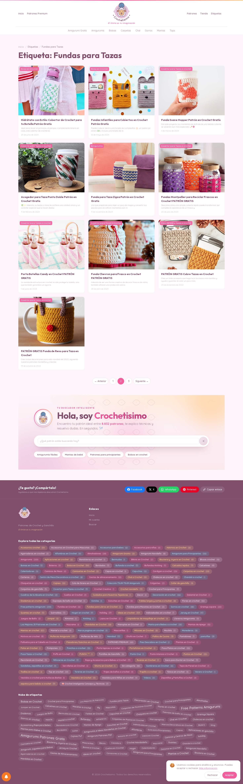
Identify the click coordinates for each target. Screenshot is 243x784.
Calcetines (207, 565)
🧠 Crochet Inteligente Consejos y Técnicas (85, 683)
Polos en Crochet (30, 648)
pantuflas (207, 636)
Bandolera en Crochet (67, 724)
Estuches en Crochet (120, 601)
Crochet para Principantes (164, 589)
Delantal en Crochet (198, 595)
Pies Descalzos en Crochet (154, 642)
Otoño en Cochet (136, 636)
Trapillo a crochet (150, 672)
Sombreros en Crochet (159, 666)
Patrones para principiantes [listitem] (105, 454)
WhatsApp (170, 489)
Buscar (93, 524)
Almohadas (202, 701)
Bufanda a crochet (127, 565)
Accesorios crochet (32, 547)
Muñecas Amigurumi (62, 636)
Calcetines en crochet (56, 707)
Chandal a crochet (194, 577)
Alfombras (136, 730)
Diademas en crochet (33, 601)
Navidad (113, 636)
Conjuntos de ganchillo (34, 589)
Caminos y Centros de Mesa (178, 735)
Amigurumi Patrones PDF (99, 736)
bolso (75, 729)
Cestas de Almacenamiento (64, 753)
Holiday (105, 613)
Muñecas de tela (91, 636)
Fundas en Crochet (69, 607)
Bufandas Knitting (155, 565)
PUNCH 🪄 (86, 654)
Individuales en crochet (144, 724)
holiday (201, 735)
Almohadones (96, 553)
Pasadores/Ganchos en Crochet (83, 642)
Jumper (52, 618)
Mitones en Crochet (145, 630)
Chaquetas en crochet (34, 583)
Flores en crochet (193, 601)
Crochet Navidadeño (137, 743)
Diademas (25, 713)
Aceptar (229, 775)
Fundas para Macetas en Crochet (145, 607)
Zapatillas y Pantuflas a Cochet (178, 678)
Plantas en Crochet (187, 642)
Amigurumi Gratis (77, 30)
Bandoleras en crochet (92, 559)
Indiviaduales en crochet (160, 613)
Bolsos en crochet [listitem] (137, 454)
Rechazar (212, 775)
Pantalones (187, 636)
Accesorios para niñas (147, 547)
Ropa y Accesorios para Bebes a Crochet (107, 660)
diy (98, 706)
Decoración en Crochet (146, 701)
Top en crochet (58, 672)
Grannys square (210, 607)
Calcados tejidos (182, 565)
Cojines (59, 583)
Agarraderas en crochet (34, 553)
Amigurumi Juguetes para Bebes (36, 747)
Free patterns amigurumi (36, 607)
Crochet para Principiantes (61, 700)
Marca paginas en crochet (92, 630)
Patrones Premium (37, 13)
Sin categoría (131, 666)
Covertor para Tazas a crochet (70, 589)
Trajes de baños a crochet (118, 672)
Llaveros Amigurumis (186, 618)
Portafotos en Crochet (142, 648)
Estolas (97, 601)
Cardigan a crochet (165, 571)
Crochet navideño (131, 589)
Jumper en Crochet (30, 706)
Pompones (53, 648)
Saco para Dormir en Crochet (181, 660)
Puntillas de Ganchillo (111, 654)
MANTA (49, 719)
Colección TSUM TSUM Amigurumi (125, 583)
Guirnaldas (58, 613)
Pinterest (191, 489)
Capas (179, 730)
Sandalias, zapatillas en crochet (38, 666)
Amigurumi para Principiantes (189, 553)
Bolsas (112, 30)
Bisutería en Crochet (204, 754)
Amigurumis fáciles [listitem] (47, 454)
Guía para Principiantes (159, 730)
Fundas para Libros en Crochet (103, 607)
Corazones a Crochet (116, 753)
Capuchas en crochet (119, 714)
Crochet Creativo (104, 589)
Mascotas (110, 706)
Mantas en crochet (32, 630)
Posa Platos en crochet (175, 648)
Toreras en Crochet (86, 672)
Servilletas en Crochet (75, 666)
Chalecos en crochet (165, 577)
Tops (172, 30)
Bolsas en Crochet (31, 700)
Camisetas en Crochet (86, 571)
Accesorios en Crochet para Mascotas (72, 547)
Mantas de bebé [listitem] (74, 454)
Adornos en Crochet (178, 547)
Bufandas (85, 719)
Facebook (136, 489)
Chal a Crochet (137, 577)
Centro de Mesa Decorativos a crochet (61, 577)
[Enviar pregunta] (203, 441)
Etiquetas (216, 13)
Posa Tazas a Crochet (33, 654)
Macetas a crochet (82, 706)
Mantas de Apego (199, 624)
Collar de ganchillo (182, 583)
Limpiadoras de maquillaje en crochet (147, 618)
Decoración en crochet (166, 595)
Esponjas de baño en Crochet (69, 601)
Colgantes (157, 583)
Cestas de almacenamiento (105, 577)
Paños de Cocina (163, 636)
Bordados (102, 565)
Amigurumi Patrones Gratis (42, 736)
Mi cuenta (94, 519)
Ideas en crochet (129, 613)
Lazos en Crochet (110, 618)
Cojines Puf (76, 736)
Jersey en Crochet (191, 613)
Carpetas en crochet (196, 571)
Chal (138, 30)
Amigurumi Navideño (153, 553)
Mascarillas (121, 630)
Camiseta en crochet (30, 742)
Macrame (72, 624)
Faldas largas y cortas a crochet (157, 601)
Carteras (27, 577)
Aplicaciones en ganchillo (201, 730)
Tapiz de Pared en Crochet (194, 666)
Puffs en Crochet (63, 654)
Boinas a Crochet (91, 748)
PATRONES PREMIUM (120, 642)
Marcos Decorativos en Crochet (177, 725)
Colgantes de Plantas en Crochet (128, 719)
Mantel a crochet (61, 630)
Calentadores (29, 571)
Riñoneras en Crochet (65, 660)
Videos (149, 678)
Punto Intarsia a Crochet (163, 654)
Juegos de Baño (30, 618)
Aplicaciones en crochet (59, 559)
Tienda (204, 13)
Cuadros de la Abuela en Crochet (39, 595)
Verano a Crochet (205, 672)
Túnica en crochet (177, 672)
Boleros (54, 565)
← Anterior (100, 381)
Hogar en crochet (82, 613)
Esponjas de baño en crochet (176, 713)
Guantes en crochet (32, 613)
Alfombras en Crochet (68, 553)
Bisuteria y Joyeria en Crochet (176, 559)
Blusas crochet (209, 559)
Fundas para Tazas (119, 701)
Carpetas (126, 30)
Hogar (132, 747)
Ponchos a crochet (78, 648)
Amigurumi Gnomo (123, 553)
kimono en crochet (127, 736)
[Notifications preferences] (6, 776)
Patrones (192, 13)
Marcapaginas (157, 718)
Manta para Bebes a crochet (164, 624)
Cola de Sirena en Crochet (86, 583)
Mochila (169, 630)
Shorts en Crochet (105, 666)
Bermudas (118, 559)
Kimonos (70, 618)
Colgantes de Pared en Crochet (136, 707)
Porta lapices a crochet (110, 648)
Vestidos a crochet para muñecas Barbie (42, 678)
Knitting (88, 618)
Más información (208, 768)
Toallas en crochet (31, 672)
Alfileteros (101, 719)
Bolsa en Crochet (78, 565)
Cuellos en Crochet (75, 595)
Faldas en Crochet (94, 713)
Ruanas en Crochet (148, 660)
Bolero (201, 724)
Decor (141, 595)
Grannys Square (205, 713)
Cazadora (116, 743)
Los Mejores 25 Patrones (92, 701)
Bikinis (102, 742)
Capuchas (139, 571)
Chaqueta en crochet (146, 714)
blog (213, 724)
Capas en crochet (115, 571)
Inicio (21, 13)
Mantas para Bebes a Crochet (35, 730)
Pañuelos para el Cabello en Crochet (40, 642)
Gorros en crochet (182, 607)
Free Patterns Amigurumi (200, 708)
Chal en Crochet (178, 719)
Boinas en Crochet (31, 565)
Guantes (172, 743)
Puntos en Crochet (195, 654)
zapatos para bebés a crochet (38, 683)
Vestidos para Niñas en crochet (119, 678)
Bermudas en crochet (69, 713)
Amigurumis (97, 30)
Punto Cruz (136, 654)
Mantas (161, 30)
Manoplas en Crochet (130, 624)
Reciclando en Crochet (34, 660)
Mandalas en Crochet (98, 624)
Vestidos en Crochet (83, 678)
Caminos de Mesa (55, 571)
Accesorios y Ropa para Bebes (36, 725)
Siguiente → (142, 381)
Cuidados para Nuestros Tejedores (111, 595)
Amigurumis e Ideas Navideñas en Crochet (105, 730)
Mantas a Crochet (178, 754)
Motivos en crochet (32, 636)
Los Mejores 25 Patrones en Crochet (40, 624)
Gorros (148, 30)
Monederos (189, 630)
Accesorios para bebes (113, 547)
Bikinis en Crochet (142, 559)
